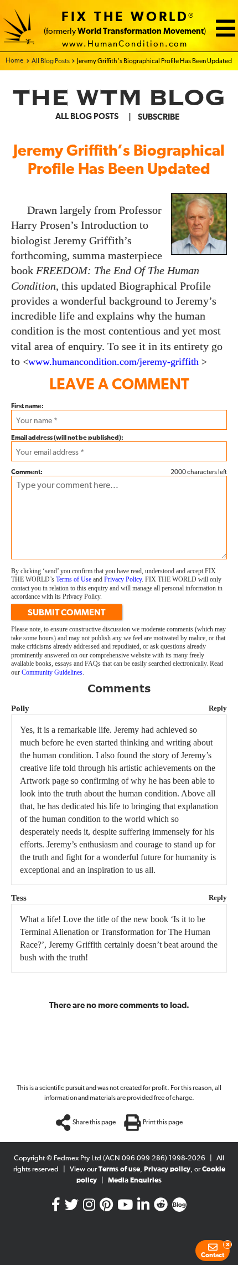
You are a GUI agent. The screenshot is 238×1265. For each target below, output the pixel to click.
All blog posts (86, 116)
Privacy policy (167, 1169)
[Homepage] (19, 28)
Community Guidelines (52, 672)
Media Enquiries (135, 1180)
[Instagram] (89, 1207)
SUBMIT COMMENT (66, 612)
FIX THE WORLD (125, 17)
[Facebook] (55, 1207)
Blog (179, 1205)
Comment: (27, 472)
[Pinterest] (106, 1207)
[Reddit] (161, 1207)
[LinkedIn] (143, 1207)
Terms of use (119, 1169)
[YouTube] (125, 1207)
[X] (72, 1207)
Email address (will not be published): (67, 438)
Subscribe (158, 117)
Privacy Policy (123, 579)
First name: (27, 406)
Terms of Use (73, 579)
